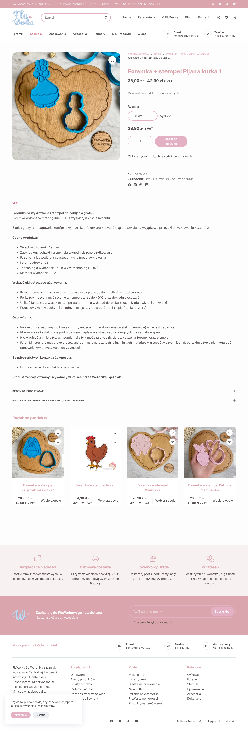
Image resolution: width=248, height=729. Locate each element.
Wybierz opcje (51, 500)
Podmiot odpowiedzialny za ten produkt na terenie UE (48, 400)
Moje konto (136, 674)
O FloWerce (170, 17)
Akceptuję (21, 714)
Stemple (36, 34)
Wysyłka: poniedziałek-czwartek (137, 3)
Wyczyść (165, 116)
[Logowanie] (218, 17)
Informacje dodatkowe (28, 391)
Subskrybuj (222, 611)
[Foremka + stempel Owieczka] (152, 452)
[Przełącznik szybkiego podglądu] (58, 442)
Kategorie (145, 17)
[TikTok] (227, 4)
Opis (15, 202)
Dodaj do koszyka (171, 141)
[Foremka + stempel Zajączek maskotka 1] (38, 452)
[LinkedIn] (146, 184)
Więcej (142, 34)
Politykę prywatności (159, 622)
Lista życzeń (137, 679)
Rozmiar (133, 106)
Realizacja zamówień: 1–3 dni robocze (83, 3)
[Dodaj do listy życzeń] (58, 432)
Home (127, 17)
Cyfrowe (193, 674)
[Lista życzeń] (226, 17)
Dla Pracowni (121, 34)
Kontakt (203, 17)
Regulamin (214, 721)
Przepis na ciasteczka (143, 694)
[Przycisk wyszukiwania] (106, 17)
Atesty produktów (83, 679)
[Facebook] (220, 4)
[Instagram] (213, 4)
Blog (188, 17)
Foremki (17, 34)
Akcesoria (80, 34)
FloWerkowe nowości (143, 698)
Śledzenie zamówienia (144, 684)
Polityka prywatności (190, 721)
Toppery (99, 34)
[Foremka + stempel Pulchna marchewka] (210, 452)
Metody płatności (82, 689)
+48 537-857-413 (225, 35)
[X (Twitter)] (135, 184)
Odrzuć (40, 714)
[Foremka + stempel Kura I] (95, 452)
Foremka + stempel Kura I (95, 485)
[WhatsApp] (234, 4)
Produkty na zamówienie (146, 703)
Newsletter (136, 689)
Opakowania (57, 34)
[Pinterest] (141, 184)
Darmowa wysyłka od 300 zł (32, 3)
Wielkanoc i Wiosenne (176, 179)
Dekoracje (194, 698)
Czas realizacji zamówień (88, 694)
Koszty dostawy (81, 684)
